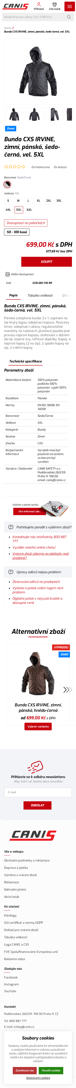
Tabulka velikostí (40, 295)
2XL (48, 201)
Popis (13, 295)
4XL (8, 210)
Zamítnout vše (25, 1070)
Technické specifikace (25, 361)
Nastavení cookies (38, 1078)
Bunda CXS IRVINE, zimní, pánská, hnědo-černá (38, 707)
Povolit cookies (51, 1070)
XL (38, 201)
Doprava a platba (16, 868)
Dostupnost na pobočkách (26, 223)
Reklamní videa (14, 959)
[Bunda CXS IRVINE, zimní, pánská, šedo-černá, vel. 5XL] (38, 71)
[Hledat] (69, 17)
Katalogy (10, 915)
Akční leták (11, 897)
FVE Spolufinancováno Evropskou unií (31, 952)
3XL (59, 201)
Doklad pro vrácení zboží (21, 930)
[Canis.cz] (16, 6)
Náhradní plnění (15, 890)
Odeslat (37, 805)
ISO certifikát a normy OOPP (23, 923)
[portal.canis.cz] (38, 509)
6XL (29, 210)
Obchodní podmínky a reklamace (27, 860)
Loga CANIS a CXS (16, 945)
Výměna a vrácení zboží (20, 875)
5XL (18, 210)
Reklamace (11, 882)
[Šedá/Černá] (7, 184)
